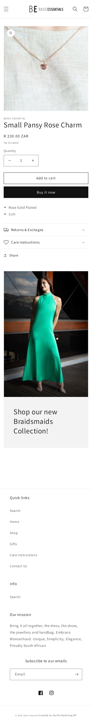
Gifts (13, 544)
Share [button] (13, 255)
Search (15, 510)
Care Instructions (23, 555)
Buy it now (46, 192)
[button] (6, 9)
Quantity (10, 151)
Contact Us (18, 566)
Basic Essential (31, 715)
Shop (14, 533)
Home (14, 521)
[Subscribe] (76, 674)
